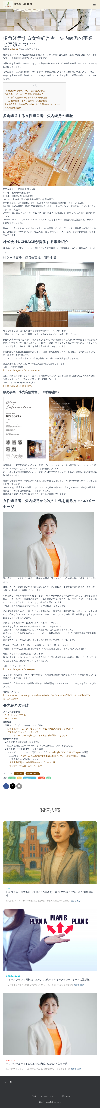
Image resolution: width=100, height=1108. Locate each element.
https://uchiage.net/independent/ (21, 370)
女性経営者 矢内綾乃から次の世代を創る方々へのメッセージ (35, 104)
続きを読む (75, 900)
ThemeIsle (56, 1102)
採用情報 (33, 1096)
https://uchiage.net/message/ (19, 669)
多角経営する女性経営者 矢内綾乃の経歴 (25, 91)
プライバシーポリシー (48, 1096)
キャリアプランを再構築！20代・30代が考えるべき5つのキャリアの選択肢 (48, 979)
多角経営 (12, 778)
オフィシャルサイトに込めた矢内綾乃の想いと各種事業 (37, 1063)
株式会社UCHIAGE (33, 773)
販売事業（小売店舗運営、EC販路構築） (28, 101)
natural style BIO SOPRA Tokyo (63, 752)
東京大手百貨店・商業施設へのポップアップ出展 (32, 762)
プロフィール (19, 773)
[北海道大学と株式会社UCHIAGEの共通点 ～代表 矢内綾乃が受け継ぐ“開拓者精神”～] (50, 852)
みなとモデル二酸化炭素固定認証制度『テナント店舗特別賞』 (50, 756)
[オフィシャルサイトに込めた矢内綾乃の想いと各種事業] (50, 1024)
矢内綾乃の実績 (13, 107)
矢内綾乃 (41, 778)
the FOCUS (11, 718)
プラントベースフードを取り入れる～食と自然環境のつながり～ (37, 735)
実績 (19, 778)
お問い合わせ (65, 1096)
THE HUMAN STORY (15, 715)
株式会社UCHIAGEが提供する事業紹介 (24, 94)
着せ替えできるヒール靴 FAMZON (25, 766)
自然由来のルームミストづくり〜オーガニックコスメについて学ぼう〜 (40, 729)
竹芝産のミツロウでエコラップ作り (24, 732)
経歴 (48, 778)
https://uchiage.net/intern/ (17, 386)
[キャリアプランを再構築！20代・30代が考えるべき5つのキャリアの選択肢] (50, 940)
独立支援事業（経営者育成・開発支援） (28, 97)
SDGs (8, 889)
